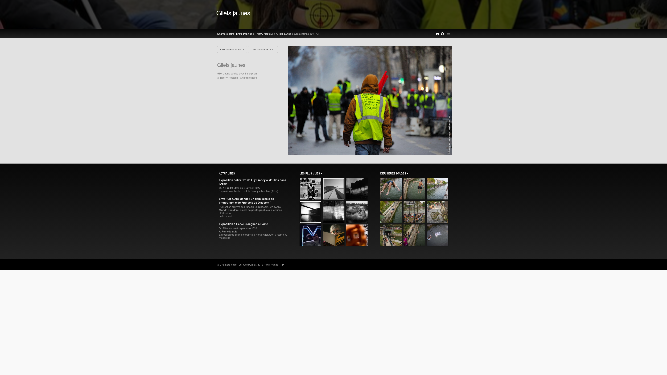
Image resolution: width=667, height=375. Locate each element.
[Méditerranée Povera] (333, 189)
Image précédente (232, 49)
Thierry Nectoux (264, 33)
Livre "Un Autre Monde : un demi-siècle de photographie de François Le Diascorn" (246, 200)
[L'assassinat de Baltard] (357, 189)
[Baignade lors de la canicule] (391, 189)
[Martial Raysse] (310, 235)
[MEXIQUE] (310, 189)
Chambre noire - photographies (234, 33)
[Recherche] (442, 33)
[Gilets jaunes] (370, 153)
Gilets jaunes (283, 33)
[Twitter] (282, 264)
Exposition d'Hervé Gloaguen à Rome (243, 224)
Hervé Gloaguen (265, 234)
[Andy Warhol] (333, 235)
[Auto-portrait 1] (333, 212)
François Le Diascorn (256, 207)
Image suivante (262, 49)
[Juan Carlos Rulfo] (357, 235)
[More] (321, 173)
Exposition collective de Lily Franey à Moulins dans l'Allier (252, 182)
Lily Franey (252, 191)
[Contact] (437, 33)
